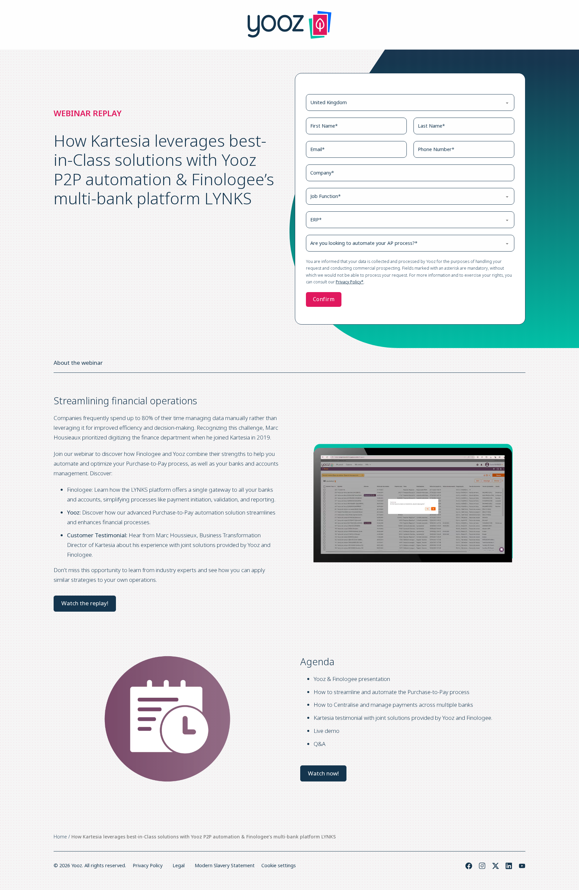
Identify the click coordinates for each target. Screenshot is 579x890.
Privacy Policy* (350, 282)
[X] (495, 866)
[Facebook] (468, 866)
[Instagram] (482, 866)
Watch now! (323, 773)
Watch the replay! (84, 603)
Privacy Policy (148, 865)
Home (60, 836)
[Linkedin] (509, 866)
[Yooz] (289, 25)
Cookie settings (278, 865)
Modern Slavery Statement (225, 865)
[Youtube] (522, 866)
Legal (179, 865)
